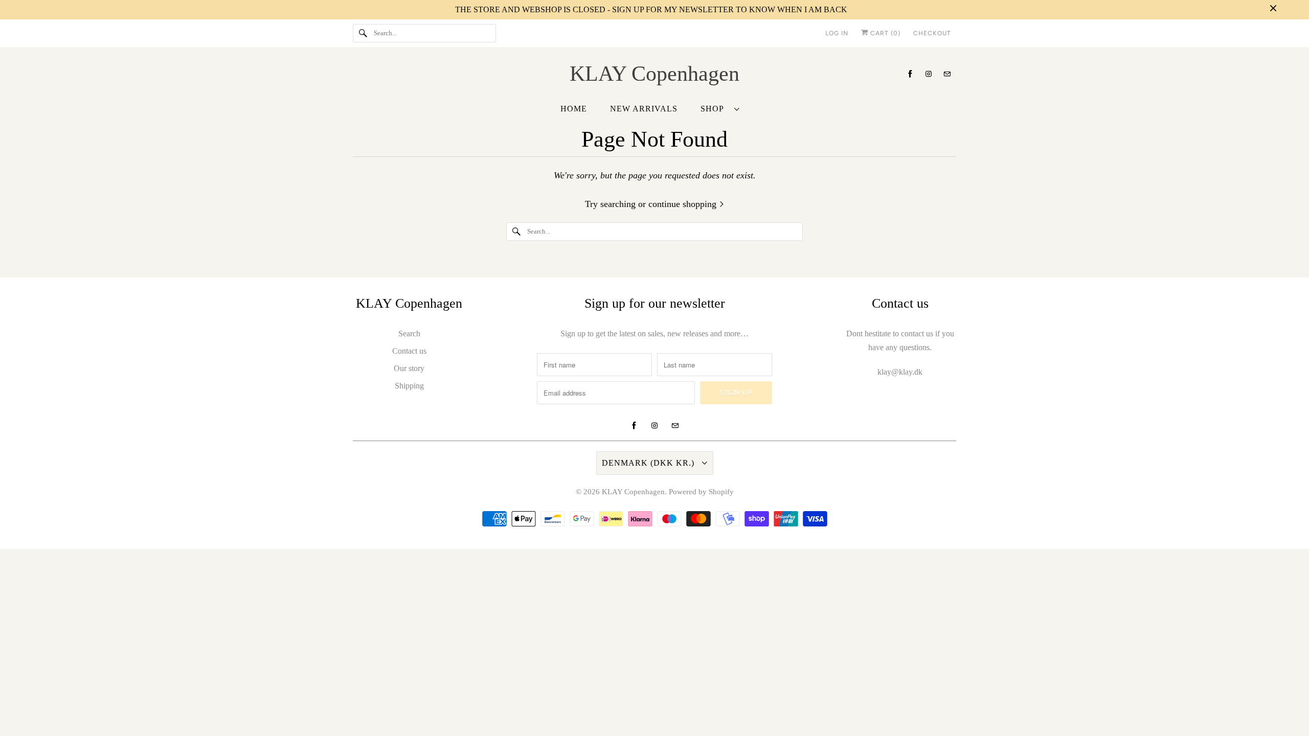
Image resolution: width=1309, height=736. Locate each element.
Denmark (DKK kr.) (649, 462)
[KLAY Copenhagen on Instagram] (928, 73)
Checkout (932, 33)
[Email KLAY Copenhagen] (947, 73)
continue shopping (683, 204)
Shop (715, 108)
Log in (836, 33)
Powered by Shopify (701, 492)
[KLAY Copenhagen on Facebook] (910, 73)
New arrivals (644, 108)
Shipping (409, 385)
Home (573, 108)
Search (409, 333)
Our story (409, 368)
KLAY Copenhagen (633, 492)
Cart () (884, 33)
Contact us (409, 351)
